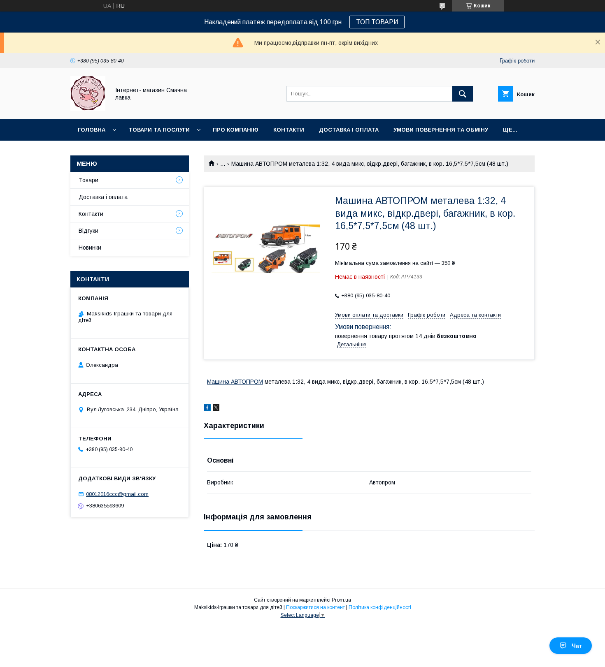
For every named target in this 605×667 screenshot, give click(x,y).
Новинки (90, 247)
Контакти (288, 130)
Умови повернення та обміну (440, 130)
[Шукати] (462, 94)
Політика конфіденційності (380, 607)
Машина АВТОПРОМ (235, 381)
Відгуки (88, 230)
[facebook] (207, 408)
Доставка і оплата (349, 130)
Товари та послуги (159, 130)
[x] (216, 408)
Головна (91, 130)
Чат (577, 645)
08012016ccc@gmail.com (117, 494)
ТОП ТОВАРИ (377, 22)
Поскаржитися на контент (315, 607)
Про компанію (235, 130)
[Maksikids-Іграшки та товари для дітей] (87, 108)
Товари (88, 180)
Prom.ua (341, 600)
